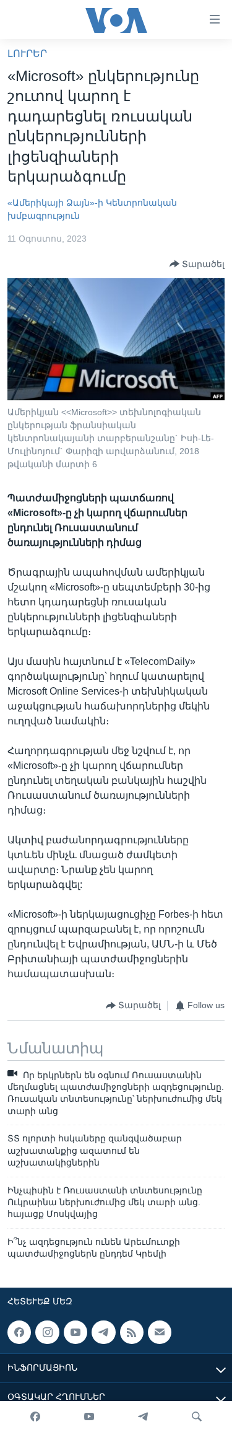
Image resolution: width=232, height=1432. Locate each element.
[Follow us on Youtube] (75, 1332)
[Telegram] (142, 1416)
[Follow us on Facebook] (19, 1332)
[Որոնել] (196, 1416)
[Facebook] (35, 1416)
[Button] (197, 264)
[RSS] (132, 1332)
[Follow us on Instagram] (47, 1332)
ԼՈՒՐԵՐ (27, 53)
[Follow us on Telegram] (103, 1332)
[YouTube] (89, 1416)
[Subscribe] (159, 1332)
